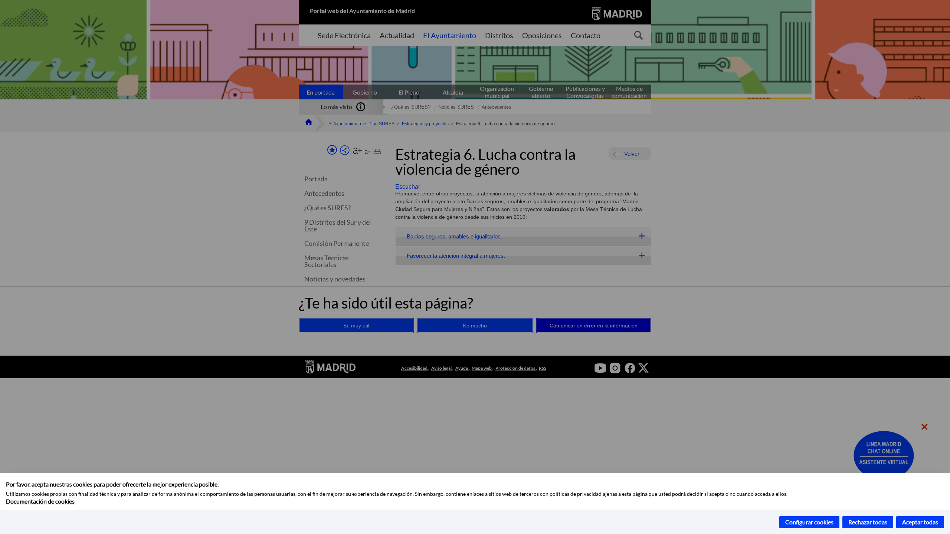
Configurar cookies (809, 521)
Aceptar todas (920, 521)
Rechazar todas (867, 521)
